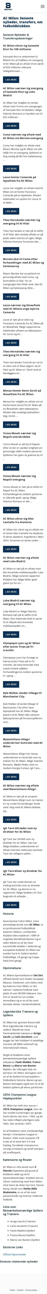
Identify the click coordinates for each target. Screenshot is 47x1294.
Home (12, 1290)
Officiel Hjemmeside (14, 1254)
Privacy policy (31, 1290)
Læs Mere (11, 79)
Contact (20, 1290)
